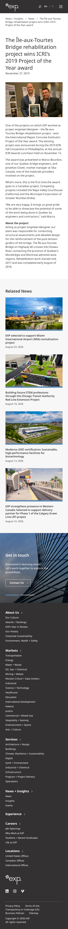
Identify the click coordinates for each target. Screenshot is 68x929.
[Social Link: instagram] (14, 891)
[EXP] (12, 8)
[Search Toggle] (40, 6)
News (31, 19)
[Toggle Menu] (61, 6)
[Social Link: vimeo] (22, 891)
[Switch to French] (53, 7)
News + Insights (14, 19)
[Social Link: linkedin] (7, 891)
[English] (45, 7)
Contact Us (17, 583)
